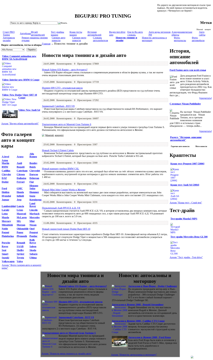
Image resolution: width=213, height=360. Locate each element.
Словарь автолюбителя (100, 39)
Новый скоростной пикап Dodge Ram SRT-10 (66, 229)
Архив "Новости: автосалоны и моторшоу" (134, 354)
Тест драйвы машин (57, 33)
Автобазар (25, 33)
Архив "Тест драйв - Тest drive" (186, 257)
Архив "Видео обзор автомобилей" (20, 123)
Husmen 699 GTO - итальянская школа (62, 88)
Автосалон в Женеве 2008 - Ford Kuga (149, 337)
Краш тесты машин (76, 33)
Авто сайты (202, 33)
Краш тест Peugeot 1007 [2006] (187, 163)
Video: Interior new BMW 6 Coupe (20, 79)
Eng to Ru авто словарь (135, 33)
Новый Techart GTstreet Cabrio (58, 150)
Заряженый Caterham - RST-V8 (58, 106)
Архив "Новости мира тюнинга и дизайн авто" (66, 353)
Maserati (199, 29)
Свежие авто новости (58, 39)
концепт (208, 29)
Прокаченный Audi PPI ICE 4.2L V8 (61, 208)
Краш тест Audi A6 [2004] (184, 185)
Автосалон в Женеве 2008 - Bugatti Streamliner (138, 304)
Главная (46, 43)
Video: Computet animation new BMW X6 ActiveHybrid (19, 57)
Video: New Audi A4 (29, 110)
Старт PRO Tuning (9, 33)
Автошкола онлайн (9, 39)
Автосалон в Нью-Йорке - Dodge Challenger (152, 286)
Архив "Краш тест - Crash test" (186, 202)
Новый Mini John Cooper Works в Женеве (63, 189)
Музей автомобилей (38, 33)
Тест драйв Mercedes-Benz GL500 (189, 236)
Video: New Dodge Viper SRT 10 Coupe (19, 96)
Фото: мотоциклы (180, 39)
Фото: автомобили (198, 39)
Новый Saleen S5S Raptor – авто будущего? (64, 69)
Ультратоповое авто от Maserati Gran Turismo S (66, 124)
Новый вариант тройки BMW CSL (60, 168)
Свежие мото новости (79, 39)
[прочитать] (205, 98)
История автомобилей (94, 33)
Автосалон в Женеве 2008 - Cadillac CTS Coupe (138, 321)
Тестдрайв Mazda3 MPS (183, 218)
